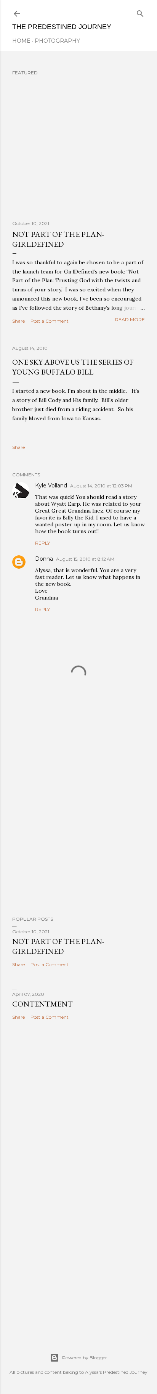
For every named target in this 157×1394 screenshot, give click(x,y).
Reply (42, 543)
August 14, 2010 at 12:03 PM (101, 486)
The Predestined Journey (61, 27)
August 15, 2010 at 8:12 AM (85, 559)
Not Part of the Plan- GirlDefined (58, 239)
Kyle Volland (51, 485)
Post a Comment (49, 321)
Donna (44, 558)
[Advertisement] (78, 818)
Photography (57, 40)
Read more (130, 319)
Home (21, 40)
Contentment (42, 1004)
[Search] (140, 12)
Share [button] (18, 321)
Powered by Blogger (84, 1357)
